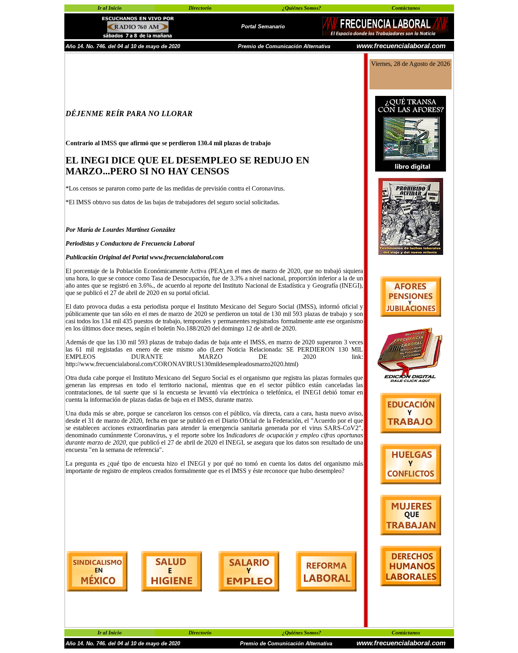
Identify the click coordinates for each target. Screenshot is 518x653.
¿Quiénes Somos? (301, 8)
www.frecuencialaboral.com (401, 46)
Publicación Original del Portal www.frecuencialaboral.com (144, 257)
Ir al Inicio (110, 8)
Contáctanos (406, 8)
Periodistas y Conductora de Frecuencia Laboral (130, 243)
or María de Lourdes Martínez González (122, 229)
